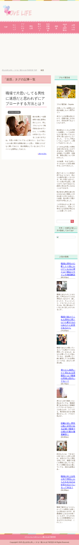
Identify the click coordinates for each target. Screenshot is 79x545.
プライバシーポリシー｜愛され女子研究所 (40, 537)
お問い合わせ (73, 27)
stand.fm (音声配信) (65, 27)
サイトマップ (14, 27)
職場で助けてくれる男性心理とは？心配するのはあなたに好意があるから (68, 322)
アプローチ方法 (22, 27)
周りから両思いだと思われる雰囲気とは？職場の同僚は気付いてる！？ (68, 375)
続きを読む (43, 154)
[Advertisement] (39, 51)
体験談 (56, 27)
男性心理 (31, 27)
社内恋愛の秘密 (48, 27)
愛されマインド (39, 27)
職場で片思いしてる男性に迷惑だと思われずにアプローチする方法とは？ (25, 98)
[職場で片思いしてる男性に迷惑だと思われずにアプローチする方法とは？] (18, 134)
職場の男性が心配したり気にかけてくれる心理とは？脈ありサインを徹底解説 (68, 269)
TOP (6, 27)
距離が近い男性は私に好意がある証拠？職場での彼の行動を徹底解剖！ (68, 428)
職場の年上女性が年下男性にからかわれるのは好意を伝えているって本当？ (68, 482)
